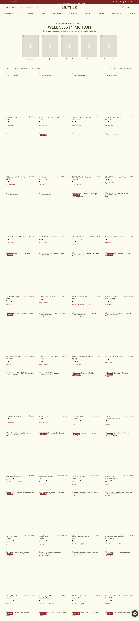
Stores (37, 7)
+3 (82, 421)
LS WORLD (28, 7)
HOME (21, 7)
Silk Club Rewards (116, 2)
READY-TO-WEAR (11, 7)
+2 (16, 301)
